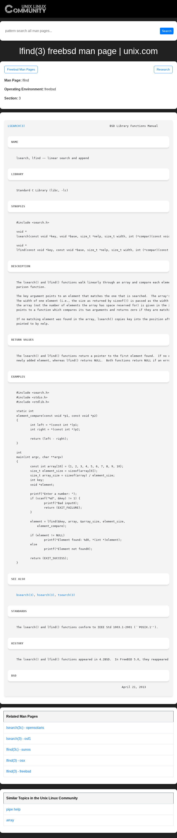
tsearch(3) (66, 595)
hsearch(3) (45, 595)
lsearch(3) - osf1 (18, 739)
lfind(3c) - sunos (18, 749)
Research (163, 69)
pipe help (13, 809)
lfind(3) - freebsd (18, 771)
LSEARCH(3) (16, 126)
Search (167, 31)
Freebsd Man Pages (21, 69)
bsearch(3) (25, 595)
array (10, 820)
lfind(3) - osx (15, 760)
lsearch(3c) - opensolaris (25, 727)
